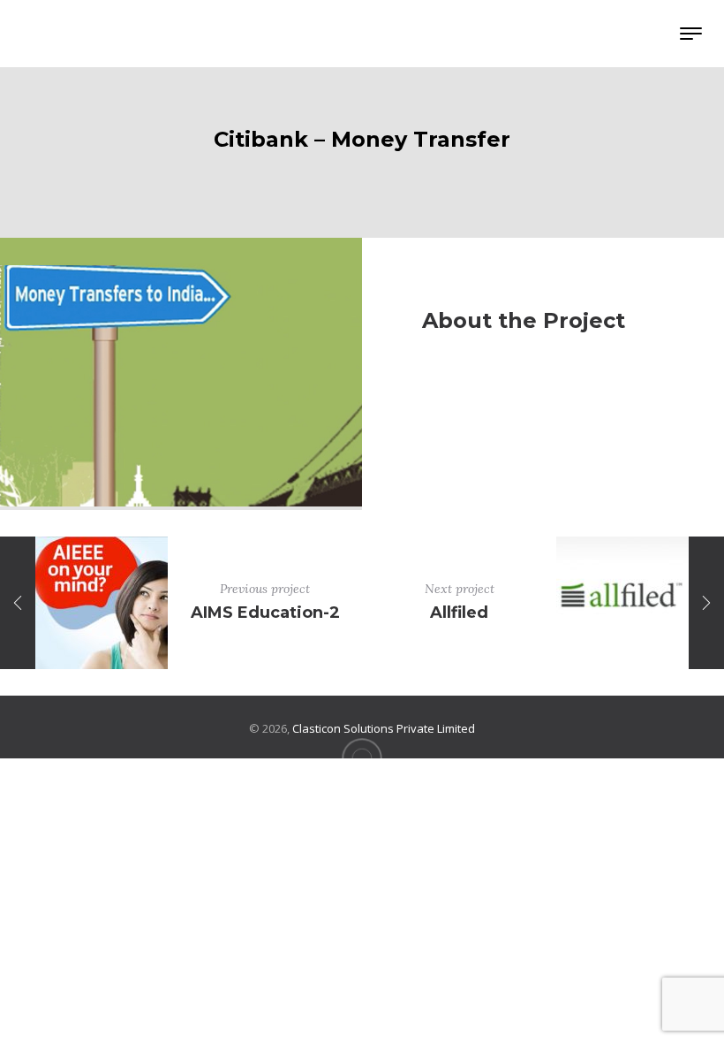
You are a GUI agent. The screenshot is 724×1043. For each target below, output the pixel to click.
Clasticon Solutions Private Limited (383, 728)
